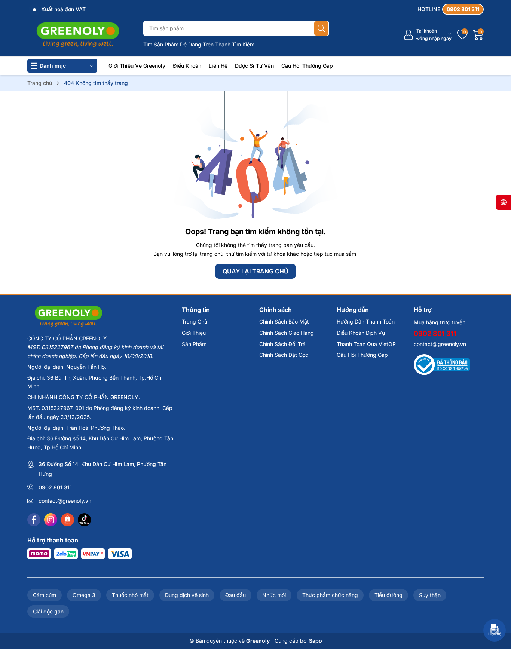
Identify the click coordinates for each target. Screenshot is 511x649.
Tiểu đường (388, 595)
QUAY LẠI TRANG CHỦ (255, 271)
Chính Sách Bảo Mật (284, 321)
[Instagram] (50, 519)
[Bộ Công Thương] (442, 364)
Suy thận (430, 595)
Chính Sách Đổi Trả (282, 344)
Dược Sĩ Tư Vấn (254, 65)
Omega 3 (84, 595)
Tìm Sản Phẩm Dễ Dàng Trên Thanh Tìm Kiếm (198, 44)
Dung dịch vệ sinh (187, 595)
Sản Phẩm (194, 344)
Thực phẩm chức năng (330, 595)
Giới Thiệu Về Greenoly (136, 65)
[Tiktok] (84, 519)
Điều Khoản (187, 65)
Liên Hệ (218, 65)
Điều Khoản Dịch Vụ (361, 333)
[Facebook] (33, 519)
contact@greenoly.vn (65, 501)
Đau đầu (235, 595)
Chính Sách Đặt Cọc (283, 355)
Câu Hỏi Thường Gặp (307, 65)
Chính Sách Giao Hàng (286, 333)
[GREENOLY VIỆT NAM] (77, 34)
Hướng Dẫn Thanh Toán (366, 321)
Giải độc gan (48, 611)
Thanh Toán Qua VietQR (366, 344)
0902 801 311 (55, 487)
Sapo (315, 640)
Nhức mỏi (274, 595)
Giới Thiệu (194, 333)
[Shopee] (67, 519)
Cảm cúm (44, 595)
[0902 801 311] (450, 9)
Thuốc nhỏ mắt (130, 595)
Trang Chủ (194, 321)
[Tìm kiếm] (321, 28)
